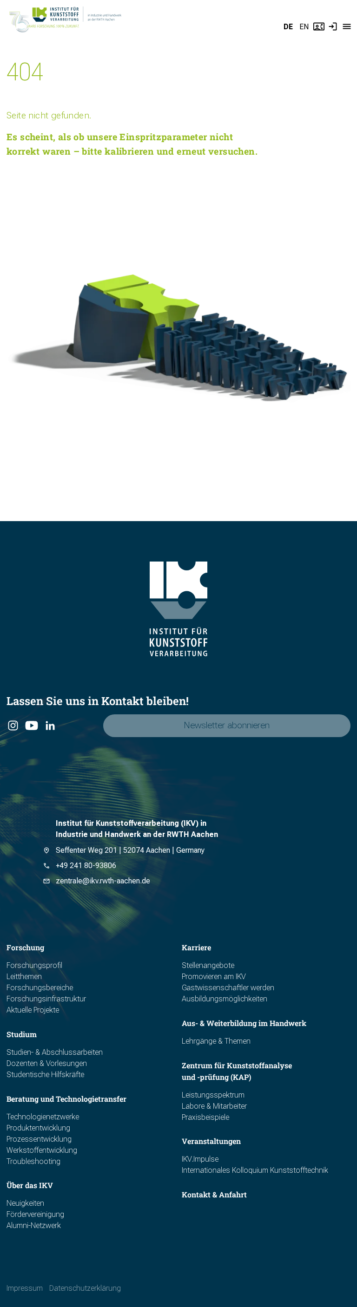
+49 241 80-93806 (86, 865)
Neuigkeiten (25, 1203)
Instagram (13, 726)
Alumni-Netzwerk (34, 1225)
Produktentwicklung (38, 1128)
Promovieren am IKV (214, 976)
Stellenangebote (208, 965)
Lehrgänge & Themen (216, 1041)
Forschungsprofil (34, 965)
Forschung (25, 947)
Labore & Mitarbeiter (214, 1106)
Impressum (25, 1288)
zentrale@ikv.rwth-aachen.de (103, 880)
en (304, 26)
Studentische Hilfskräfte (45, 1074)
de (288, 26)
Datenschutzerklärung (85, 1288)
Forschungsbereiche (40, 987)
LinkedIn (50, 726)
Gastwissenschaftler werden (228, 987)
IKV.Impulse (200, 1159)
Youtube (31, 726)
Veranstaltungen (211, 1141)
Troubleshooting (33, 1161)
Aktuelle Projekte (33, 1010)
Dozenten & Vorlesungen (47, 1063)
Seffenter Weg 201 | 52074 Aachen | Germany (130, 850)
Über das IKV (30, 1185)
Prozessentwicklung (39, 1139)
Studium (22, 1034)
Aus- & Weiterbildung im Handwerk (244, 1023)
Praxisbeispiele (205, 1117)
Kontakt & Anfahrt (214, 1194)
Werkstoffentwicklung (42, 1150)
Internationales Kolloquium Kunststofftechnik (255, 1170)
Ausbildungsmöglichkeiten (224, 998)
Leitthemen (24, 976)
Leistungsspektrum (213, 1095)
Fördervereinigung (35, 1214)
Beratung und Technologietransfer (66, 1099)
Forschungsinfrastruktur (46, 998)
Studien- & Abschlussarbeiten (55, 1052)
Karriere (196, 947)
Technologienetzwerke (43, 1116)
